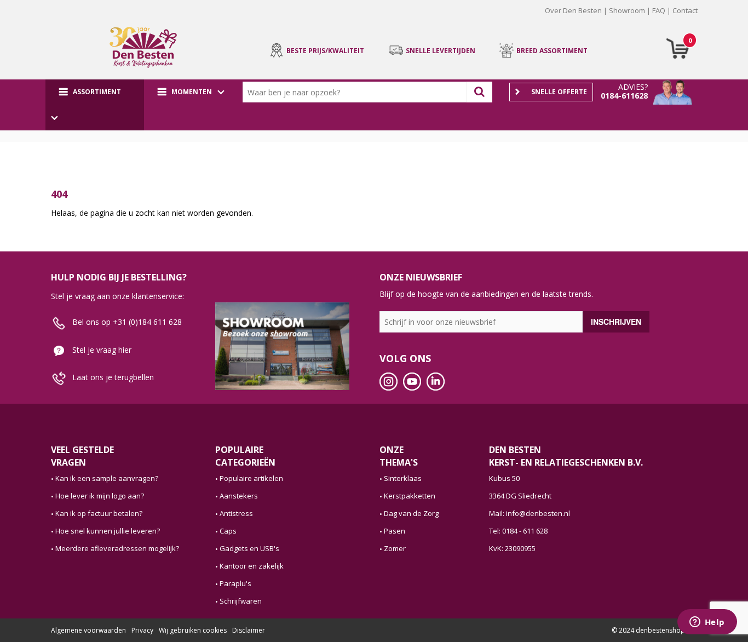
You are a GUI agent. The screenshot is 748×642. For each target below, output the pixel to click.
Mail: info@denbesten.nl (529, 513)
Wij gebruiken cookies (193, 630)
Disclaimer (248, 630)
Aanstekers (239, 496)
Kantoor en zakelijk (252, 566)
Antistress (236, 513)
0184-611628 (624, 95)
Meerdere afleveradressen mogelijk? (117, 548)
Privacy (142, 630)
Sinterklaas (403, 478)
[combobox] (357, 92)
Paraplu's (235, 583)
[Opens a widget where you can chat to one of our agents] (707, 623)
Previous (34, 18)
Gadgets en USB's (249, 548)
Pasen (394, 531)
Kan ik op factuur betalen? (98, 513)
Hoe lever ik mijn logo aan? (99, 496)
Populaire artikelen (251, 478)
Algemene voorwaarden (88, 630)
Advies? (633, 87)
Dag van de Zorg (411, 513)
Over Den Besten (573, 10)
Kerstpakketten (409, 496)
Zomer (395, 548)
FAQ (658, 10)
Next (714, 18)
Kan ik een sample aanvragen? (106, 478)
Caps (228, 531)
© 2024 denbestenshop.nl (652, 630)
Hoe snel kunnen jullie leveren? (107, 531)
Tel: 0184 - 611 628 (518, 531)
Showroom (627, 10)
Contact (685, 10)
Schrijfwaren (241, 601)
